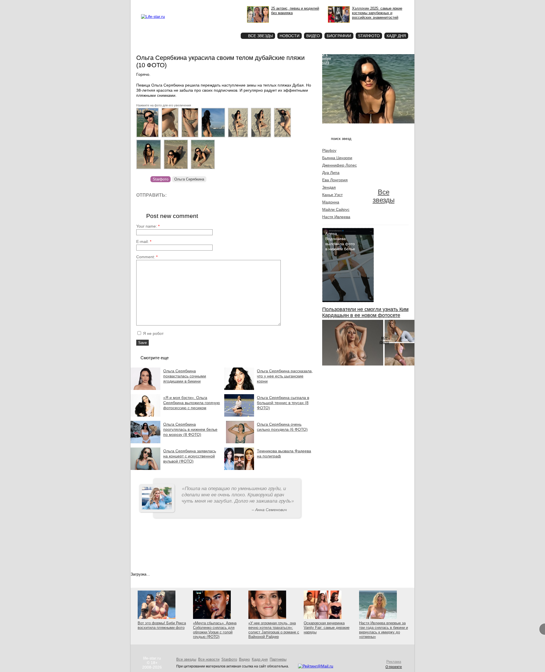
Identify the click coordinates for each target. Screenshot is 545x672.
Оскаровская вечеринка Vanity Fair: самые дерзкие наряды (326, 627)
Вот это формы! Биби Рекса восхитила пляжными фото (162, 625)
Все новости (208, 659)
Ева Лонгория (335, 180)
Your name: (148, 226)
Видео (313, 35)
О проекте (176, 4)
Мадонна (330, 202)
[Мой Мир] (225, 195)
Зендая (329, 187)
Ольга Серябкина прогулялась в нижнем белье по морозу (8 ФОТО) (190, 429)
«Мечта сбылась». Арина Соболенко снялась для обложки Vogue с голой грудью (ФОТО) (214, 630)
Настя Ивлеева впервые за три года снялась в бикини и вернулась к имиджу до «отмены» (383, 630)
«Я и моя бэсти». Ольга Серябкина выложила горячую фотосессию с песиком (191, 402)
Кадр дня (396, 35)
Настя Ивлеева (336, 217)
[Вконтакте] (187, 195)
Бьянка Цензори (337, 158)
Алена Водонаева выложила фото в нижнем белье (340, 241)
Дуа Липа (330, 172)
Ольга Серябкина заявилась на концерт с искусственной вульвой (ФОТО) (189, 456)
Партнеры (278, 659)
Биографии (339, 35)
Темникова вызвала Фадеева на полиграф (284, 453)
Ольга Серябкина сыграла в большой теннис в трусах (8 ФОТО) (283, 402)
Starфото (220, 25)
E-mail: (143, 241)
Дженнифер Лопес (339, 165)
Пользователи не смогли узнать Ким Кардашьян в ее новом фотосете (365, 312)
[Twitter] (200, 195)
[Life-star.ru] (153, 16)
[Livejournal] (174, 195)
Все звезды (384, 196)
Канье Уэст (332, 194)
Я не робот (153, 333)
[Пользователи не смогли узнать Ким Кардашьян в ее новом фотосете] (352, 364)
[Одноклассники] (213, 195)
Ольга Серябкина (189, 179)
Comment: (147, 257)
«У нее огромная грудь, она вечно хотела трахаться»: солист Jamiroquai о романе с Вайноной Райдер (273, 630)
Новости (289, 35)
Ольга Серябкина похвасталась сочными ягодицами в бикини (184, 376)
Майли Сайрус (335, 209)
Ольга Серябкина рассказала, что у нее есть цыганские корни (285, 376)
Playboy (329, 150)
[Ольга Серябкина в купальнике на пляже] (149, 137)
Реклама (193, 4)
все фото (384, 339)
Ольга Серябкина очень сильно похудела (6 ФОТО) (282, 427)
